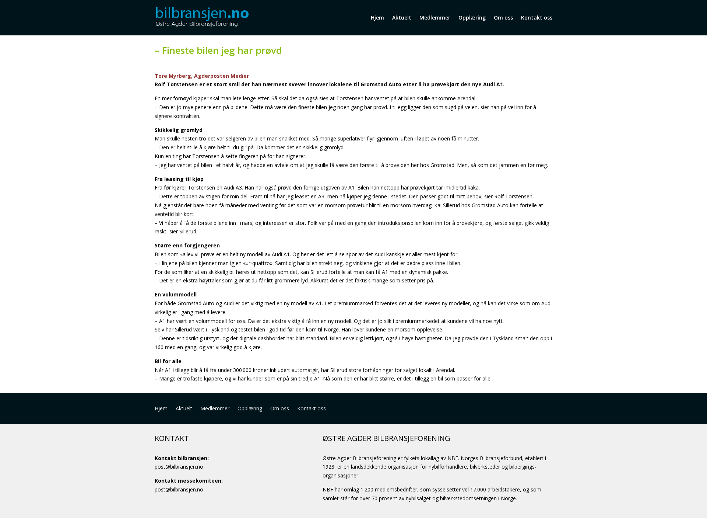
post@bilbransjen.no (179, 466)
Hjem (377, 17)
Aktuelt (401, 17)
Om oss (503, 17)
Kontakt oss (536, 17)
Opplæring (472, 17)
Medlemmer (434, 17)
